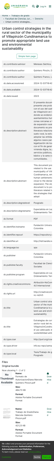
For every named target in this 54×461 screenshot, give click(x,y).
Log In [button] (43, 6)
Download (49, 412)
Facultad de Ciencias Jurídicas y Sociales (18, 18)
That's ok (46, 457)
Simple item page (27, 56)
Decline (37, 457)
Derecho (39, 18)
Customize (6, 457)
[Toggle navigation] (50, 6)
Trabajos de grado (20, 15)
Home (5, 15)
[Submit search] (33, 6)
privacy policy (34, 452)
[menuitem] (37, 6)
